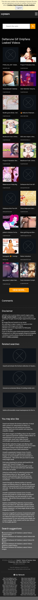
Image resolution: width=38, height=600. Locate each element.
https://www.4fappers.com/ (9, 578)
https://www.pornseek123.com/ (28, 582)
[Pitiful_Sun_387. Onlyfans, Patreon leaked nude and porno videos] (10, 62)
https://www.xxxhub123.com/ (10, 590)
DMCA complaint (13, 337)
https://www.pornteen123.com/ (28, 585)
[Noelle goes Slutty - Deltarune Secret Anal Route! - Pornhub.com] (10, 109)
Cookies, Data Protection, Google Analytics (21, 5)
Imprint (18, 560)
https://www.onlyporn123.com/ (28, 588)
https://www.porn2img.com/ (28, 590)
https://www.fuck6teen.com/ (28, 581)
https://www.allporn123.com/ (28, 586)
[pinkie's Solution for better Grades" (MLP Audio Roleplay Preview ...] (10, 229)
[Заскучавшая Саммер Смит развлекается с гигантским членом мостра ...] (10, 85)
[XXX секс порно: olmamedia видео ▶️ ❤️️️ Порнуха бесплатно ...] (28, 133)
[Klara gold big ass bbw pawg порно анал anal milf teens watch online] (28, 229)
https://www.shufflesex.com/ (10, 586)
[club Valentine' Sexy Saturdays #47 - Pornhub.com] (28, 85)
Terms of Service (26, 560)
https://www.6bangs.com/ (9, 581)
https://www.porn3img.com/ (28, 592)
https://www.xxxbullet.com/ (9, 589)
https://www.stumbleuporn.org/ (28, 595)
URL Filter (19, 562)
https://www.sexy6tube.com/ (28, 579)
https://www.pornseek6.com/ (28, 583)
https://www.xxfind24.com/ (9, 593)
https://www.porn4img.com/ (28, 593)
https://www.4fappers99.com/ (10, 579)
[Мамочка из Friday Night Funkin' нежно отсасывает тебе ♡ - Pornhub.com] (10, 181)
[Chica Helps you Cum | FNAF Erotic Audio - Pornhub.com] (28, 205)
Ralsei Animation (25, 256)
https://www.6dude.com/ (10, 582)
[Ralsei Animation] (28, 253)
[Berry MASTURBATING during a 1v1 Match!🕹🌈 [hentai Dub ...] (10, 277)
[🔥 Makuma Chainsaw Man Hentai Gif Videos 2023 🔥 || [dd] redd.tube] (28, 109)
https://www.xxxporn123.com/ (9, 592)
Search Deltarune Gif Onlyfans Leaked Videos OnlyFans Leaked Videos (17, 544)
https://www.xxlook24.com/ (9, 595)
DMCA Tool (26, 562)
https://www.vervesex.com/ (10, 588)
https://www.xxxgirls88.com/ (28, 578)
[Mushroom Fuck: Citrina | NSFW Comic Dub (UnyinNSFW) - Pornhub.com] (10, 133)
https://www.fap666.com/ (10, 583)
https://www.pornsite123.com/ (9, 585)
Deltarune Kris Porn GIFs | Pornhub (13, 208)
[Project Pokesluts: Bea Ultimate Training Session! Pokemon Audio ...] (10, 157)
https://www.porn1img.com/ (28, 589)
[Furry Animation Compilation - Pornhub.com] (28, 277)
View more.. (19, 290)
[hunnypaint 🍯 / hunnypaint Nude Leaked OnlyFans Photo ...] (10, 253)
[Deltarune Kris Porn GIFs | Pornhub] (10, 205)
